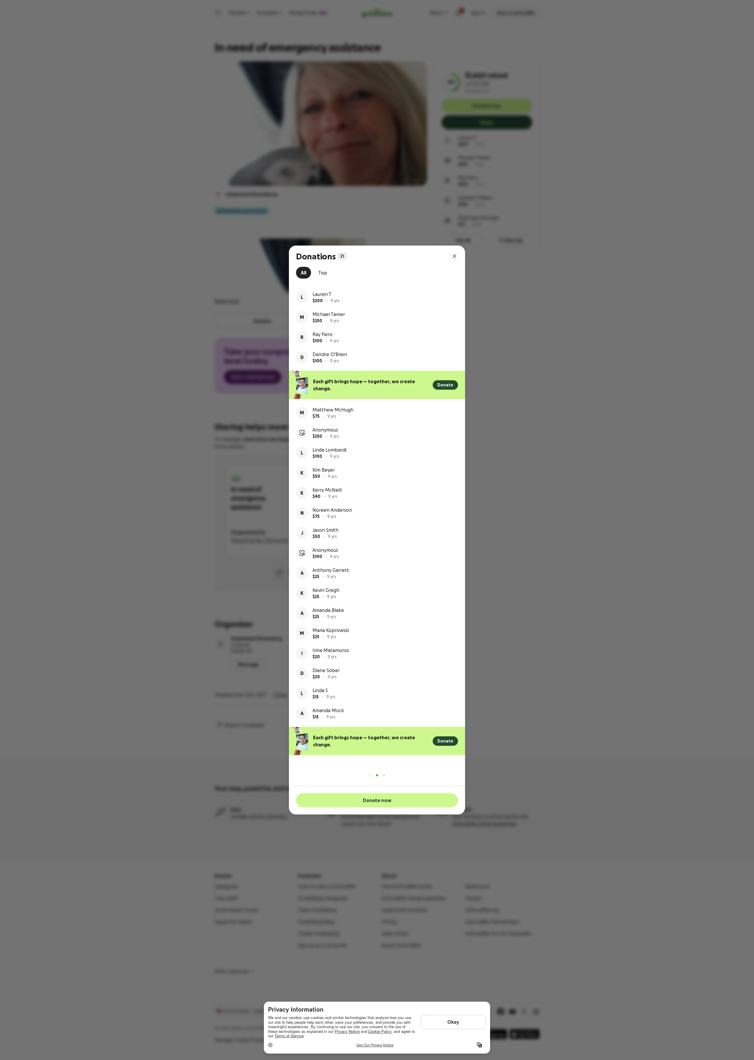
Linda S (320, 690)
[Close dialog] (454, 256)
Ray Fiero (322, 334)
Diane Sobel (325, 670)
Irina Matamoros (330, 650)
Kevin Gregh (325, 590)
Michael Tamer (328, 314)
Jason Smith (325, 530)
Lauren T (322, 294)
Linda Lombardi (329, 449)
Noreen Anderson (332, 510)
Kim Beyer (323, 470)
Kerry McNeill (327, 490)
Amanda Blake (328, 610)
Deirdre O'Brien (329, 354)
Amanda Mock (328, 710)
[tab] (303, 273)
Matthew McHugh (332, 409)
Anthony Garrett (330, 570)
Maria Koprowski (330, 630)
